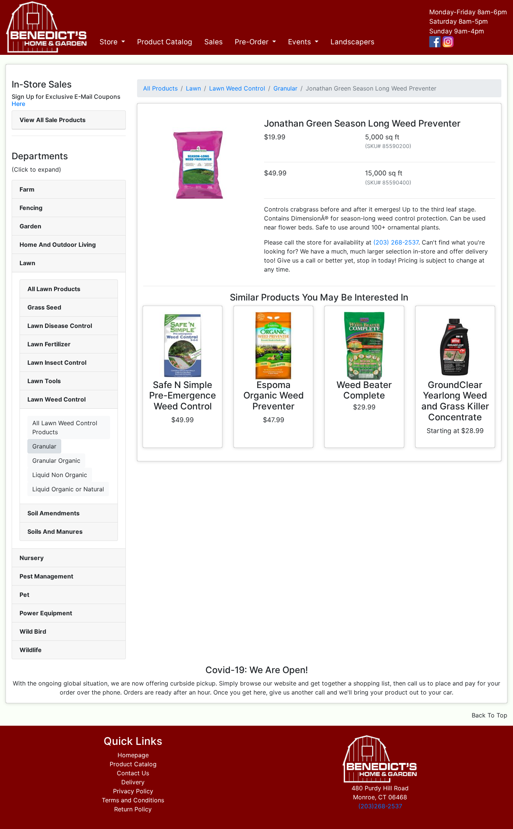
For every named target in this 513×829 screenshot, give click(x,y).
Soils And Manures (55, 531)
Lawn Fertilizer (49, 344)
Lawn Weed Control (56, 399)
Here (18, 103)
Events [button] (300, 42)
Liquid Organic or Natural (68, 489)
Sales (213, 42)
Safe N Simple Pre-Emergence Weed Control (182, 395)
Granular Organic (56, 460)
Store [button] (109, 42)
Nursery (32, 558)
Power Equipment (46, 613)
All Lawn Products (53, 289)
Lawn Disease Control (59, 325)
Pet (24, 594)
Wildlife (31, 650)
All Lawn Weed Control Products (64, 427)
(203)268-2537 (380, 806)
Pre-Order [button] (252, 42)
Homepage (133, 755)
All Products (160, 88)
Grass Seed (44, 307)
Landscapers (352, 42)
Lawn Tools (44, 381)
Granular (44, 446)
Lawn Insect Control (56, 362)
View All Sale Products (53, 120)
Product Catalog (164, 42)
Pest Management (46, 576)
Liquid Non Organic (59, 475)
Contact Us (133, 773)
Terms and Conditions (133, 800)
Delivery (133, 782)
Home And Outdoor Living (58, 244)
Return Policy (133, 809)
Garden (30, 226)
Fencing (31, 207)
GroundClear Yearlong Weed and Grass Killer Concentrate (455, 401)
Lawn (27, 263)
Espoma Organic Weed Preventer (273, 395)
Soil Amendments (53, 513)
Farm (27, 189)
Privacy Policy (133, 791)
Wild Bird (33, 631)
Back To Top (489, 715)
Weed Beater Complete (364, 390)
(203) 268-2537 (395, 242)
